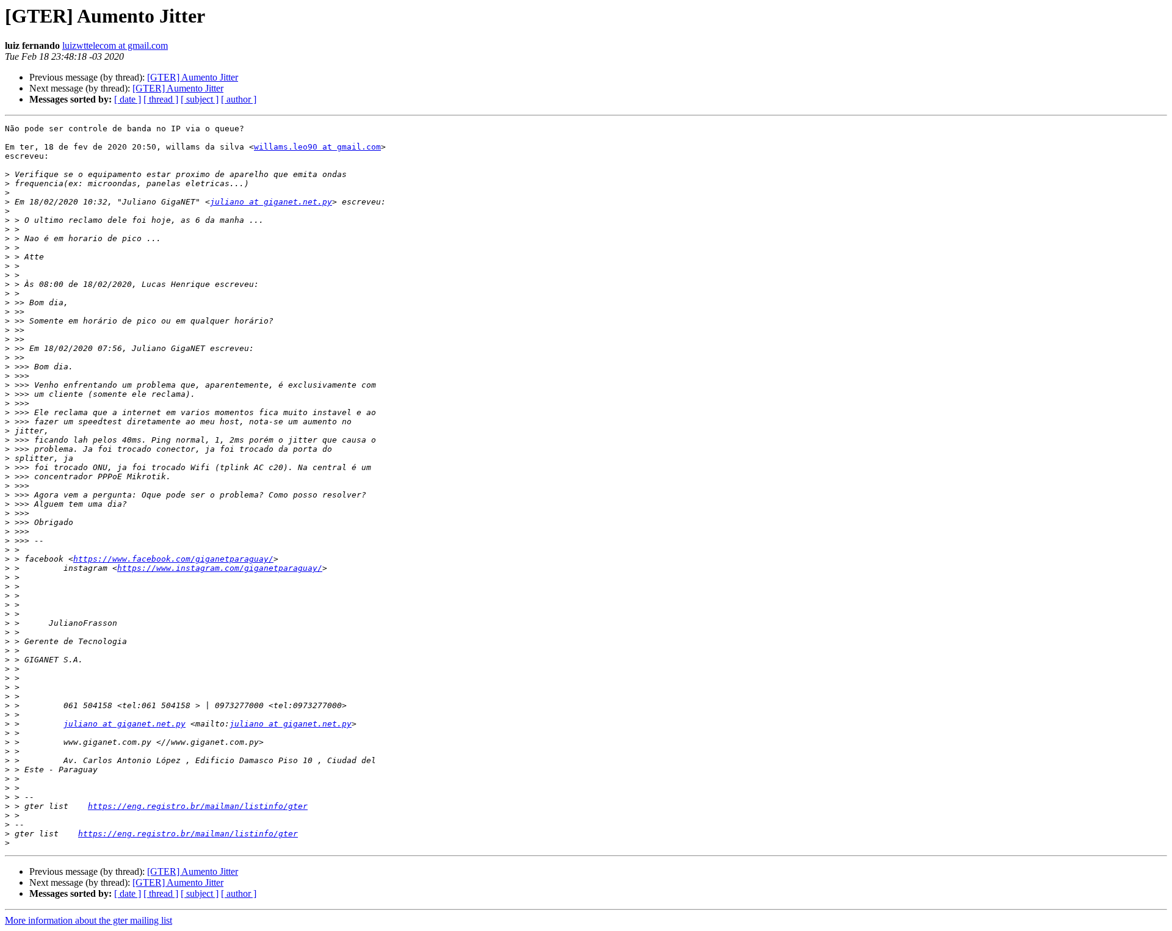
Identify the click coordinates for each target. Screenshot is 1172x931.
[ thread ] (160, 99)
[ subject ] (200, 99)
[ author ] (238, 99)
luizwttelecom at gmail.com (115, 45)
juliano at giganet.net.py (271, 201)
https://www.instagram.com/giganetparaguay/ (219, 568)
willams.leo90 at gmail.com (317, 146)
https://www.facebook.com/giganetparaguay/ (173, 558)
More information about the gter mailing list (88, 920)
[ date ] (127, 99)
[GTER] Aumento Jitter (192, 77)
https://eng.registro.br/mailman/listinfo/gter (198, 806)
